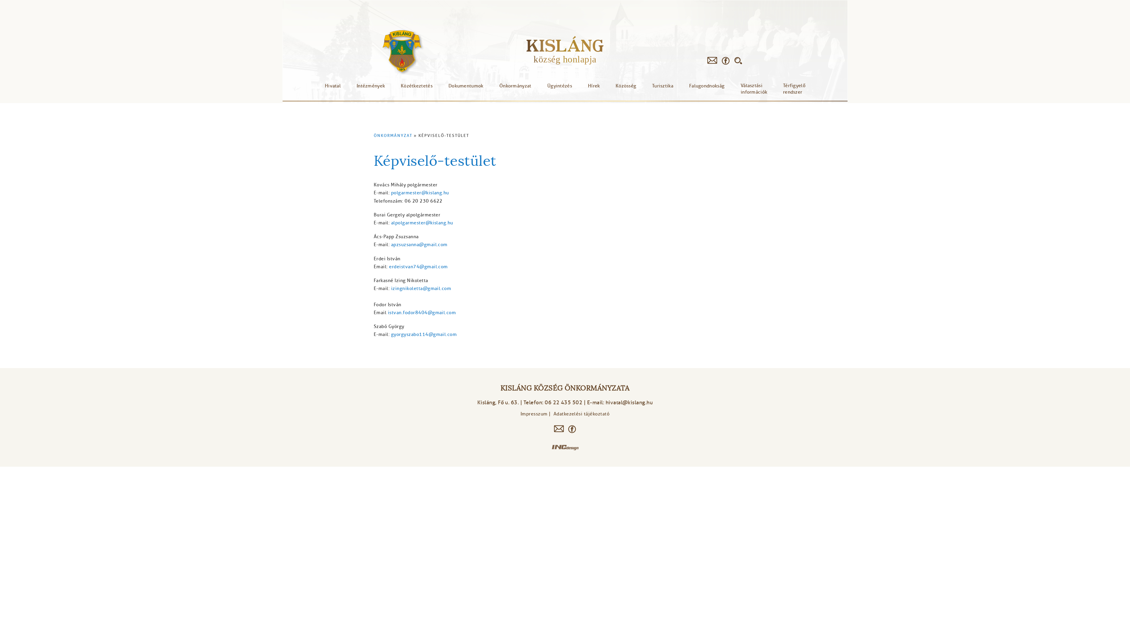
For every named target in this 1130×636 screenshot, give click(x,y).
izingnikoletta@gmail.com (421, 289)
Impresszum (534, 414)
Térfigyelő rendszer (794, 89)
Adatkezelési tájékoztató (582, 414)
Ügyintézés (559, 86)
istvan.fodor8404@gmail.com (422, 313)
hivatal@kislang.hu (629, 402)
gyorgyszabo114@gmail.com (424, 334)
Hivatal (333, 86)
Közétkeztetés (417, 86)
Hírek (594, 86)
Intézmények (371, 86)
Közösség (626, 86)
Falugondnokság (706, 86)
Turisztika (662, 86)
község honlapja (565, 59)
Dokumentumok (465, 86)
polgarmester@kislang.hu (420, 193)
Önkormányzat (515, 86)
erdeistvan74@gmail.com (418, 267)
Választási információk (754, 89)
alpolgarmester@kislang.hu (422, 223)
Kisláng (565, 45)
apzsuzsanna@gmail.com (419, 245)
